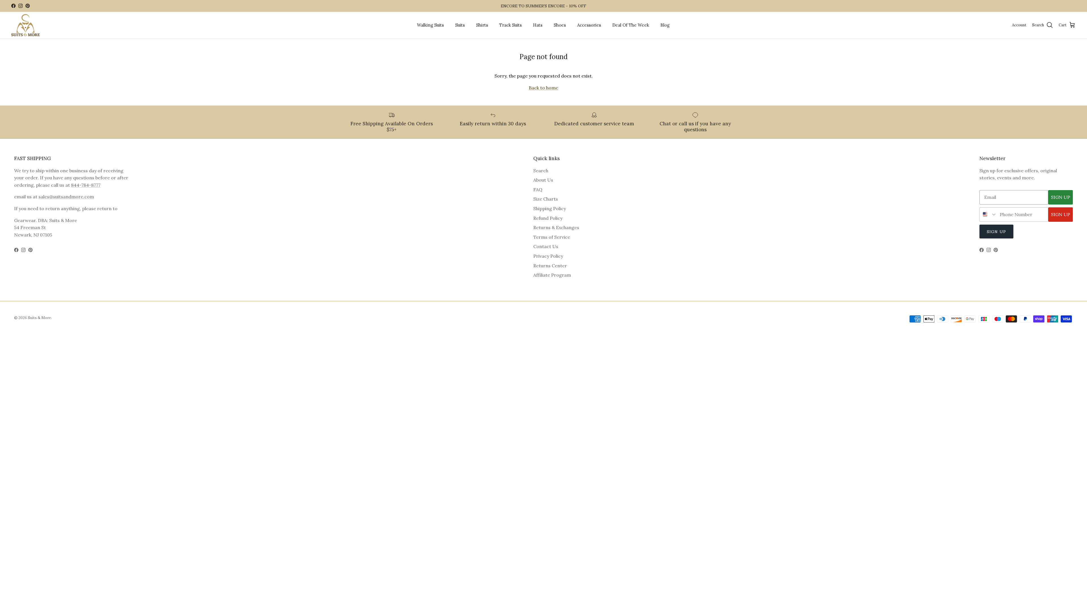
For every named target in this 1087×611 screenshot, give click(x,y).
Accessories (589, 25)
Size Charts (545, 199)
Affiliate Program (552, 275)
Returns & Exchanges (556, 227)
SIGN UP (1060, 197)
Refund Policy (547, 218)
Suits (460, 25)
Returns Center (550, 265)
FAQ (537, 189)
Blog (664, 25)
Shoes (560, 25)
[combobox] (988, 214)
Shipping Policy (549, 208)
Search (540, 170)
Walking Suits (430, 25)
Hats (537, 25)
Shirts (482, 25)
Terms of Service (551, 237)
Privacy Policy (548, 256)
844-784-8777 (85, 185)
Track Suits (510, 25)
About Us (543, 180)
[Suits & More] (25, 25)
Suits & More (39, 317)
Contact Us (545, 246)
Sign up (996, 231)
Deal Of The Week (630, 25)
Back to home (543, 88)
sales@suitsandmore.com (66, 196)
